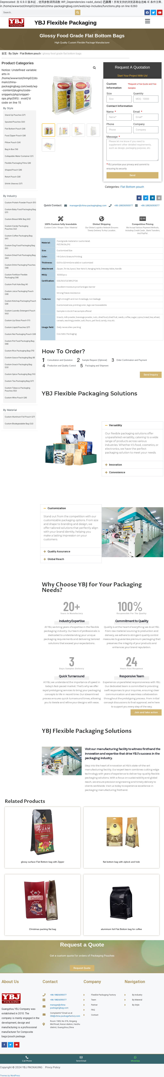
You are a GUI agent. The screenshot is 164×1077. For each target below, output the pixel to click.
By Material (10, 410)
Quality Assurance (59, 551)
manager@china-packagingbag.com (88, 205)
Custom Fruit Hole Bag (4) (16, 284)
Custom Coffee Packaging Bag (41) (18, 237)
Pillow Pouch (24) (13, 142)
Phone (110, 124)
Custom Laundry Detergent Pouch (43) (20, 312)
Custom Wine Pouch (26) (16, 397)
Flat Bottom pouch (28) (15, 128)
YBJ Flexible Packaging (65, 22)
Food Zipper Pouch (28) (15, 135)
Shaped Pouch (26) (13, 170)
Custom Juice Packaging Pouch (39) (19, 292)
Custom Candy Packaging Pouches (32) (16, 227)
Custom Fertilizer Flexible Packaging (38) (16, 276)
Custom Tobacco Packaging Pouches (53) (17, 389)
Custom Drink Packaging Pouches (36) (20, 266)
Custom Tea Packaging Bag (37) (19, 381)
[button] (94, 68)
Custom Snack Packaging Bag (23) (18, 365)
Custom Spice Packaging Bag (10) (20, 374)
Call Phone (27, 1061)
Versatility (115, 425)
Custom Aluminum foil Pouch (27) (20, 417)
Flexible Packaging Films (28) (18, 163)
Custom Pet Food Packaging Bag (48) (19, 342)
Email (136, 111)
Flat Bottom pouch (30, 53)
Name (110, 111)
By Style (13, 53)
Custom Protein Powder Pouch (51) (20, 202)
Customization (57, 508)
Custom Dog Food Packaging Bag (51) (20, 246)
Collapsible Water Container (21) (19, 156)
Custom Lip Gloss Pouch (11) (17, 320)
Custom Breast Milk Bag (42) (17, 219)
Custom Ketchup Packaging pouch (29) (20, 302)
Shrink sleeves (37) (13, 183)
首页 (4, 53)
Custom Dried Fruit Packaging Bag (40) (20, 256)
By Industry (10, 195)
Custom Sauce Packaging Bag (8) (20, 357)
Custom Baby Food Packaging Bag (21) (20, 210)
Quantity (138, 93)
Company (139, 124)
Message (112, 136)
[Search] (77, 12)
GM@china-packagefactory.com (65, 1016)
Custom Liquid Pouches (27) (17, 327)
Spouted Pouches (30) (15, 122)
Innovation (115, 464)
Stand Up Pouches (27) (15, 115)
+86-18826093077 (123, 205)
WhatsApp (135, 1061)
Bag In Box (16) (11, 149)
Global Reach (56, 559)
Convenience (117, 472)
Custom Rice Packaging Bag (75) (19, 350)
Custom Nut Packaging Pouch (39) (20, 334)
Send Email (81, 1061)
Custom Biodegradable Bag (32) (19, 423)
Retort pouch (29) (12, 176)
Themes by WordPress (10, 1075)
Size (109, 93)
